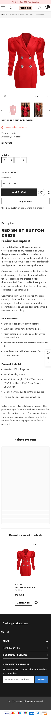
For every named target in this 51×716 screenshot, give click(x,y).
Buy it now (25, 201)
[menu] (3, 7)
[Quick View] (34, 544)
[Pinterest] (2, 632)
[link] (25, 516)
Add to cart (19, 192)
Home (4, 14)
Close (48, 2)
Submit (41, 679)
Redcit (14, 133)
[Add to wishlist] (41, 192)
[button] (41, 96)
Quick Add (23, 602)
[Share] (47, 192)
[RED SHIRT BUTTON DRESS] (25, 561)
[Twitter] (8, 632)
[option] (25, 59)
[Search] (11, 8)
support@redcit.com (18, 623)
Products (13, 14)
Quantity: (6, 177)
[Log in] (39, 7)
